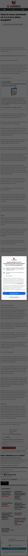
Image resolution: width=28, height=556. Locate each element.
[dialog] (14, 278)
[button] (14, 276)
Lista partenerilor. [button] (20, 283)
